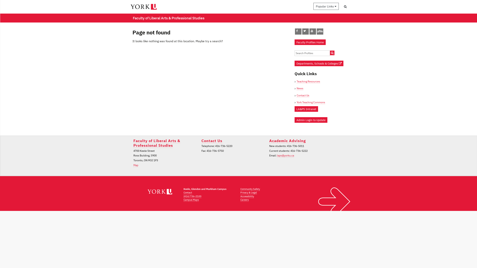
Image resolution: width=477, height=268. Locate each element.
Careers (244, 199)
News (300, 88)
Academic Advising (287, 140)
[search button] (345, 6)
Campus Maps (191, 199)
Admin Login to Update (311, 120)
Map (135, 165)
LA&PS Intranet (306, 109)
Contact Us (303, 95)
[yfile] (320, 33)
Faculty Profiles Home (310, 42)
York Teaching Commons (311, 102)
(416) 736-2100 (192, 196)
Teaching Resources (308, 81)
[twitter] (304, 31)
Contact (188, 192)
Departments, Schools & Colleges (317, 63)
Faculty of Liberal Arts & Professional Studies (156, 143)
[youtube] (311, 31)
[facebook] (297, 31)
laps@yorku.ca (285, 155)
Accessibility (247, 196)
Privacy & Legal (248, 192)
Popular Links (325, 6)
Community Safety (250, 189)
